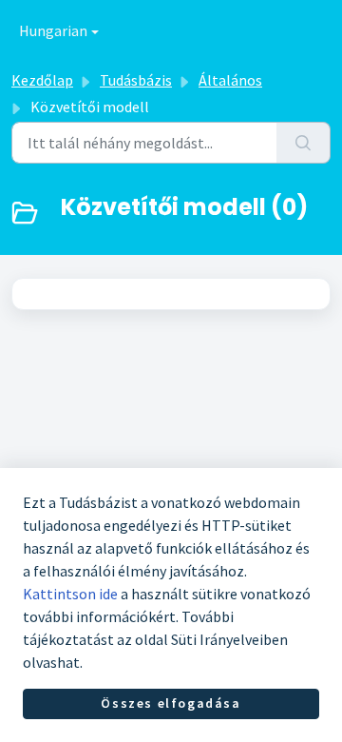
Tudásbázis (136, 79)
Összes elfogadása (170, 703)
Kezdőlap (42, 79)
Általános (230, 79)
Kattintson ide (70, 593)
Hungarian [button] (53, 30)
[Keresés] (303, 143)
